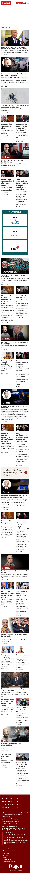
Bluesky (10, 828)
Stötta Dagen (5, 826)
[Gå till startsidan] (6, 3)
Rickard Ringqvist (6, 816)
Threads (12, 830)
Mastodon (4, 830)
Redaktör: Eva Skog (7, 859)
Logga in (25, 3)
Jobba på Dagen (14, 826)
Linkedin (26, 828)
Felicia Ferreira (25, 812)
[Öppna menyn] (28, 3)
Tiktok (16, 830)
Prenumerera (20, 3)
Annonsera (4, 857)
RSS (9, 830)
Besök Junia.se (5, 853)
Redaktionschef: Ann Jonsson (9, 861)
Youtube (21, 830)
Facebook (15, 828)
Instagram (20, 828)
